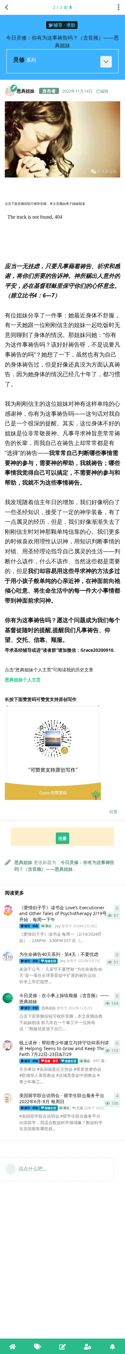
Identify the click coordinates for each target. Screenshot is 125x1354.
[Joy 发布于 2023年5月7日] (8, 957)
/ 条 (60, 7)
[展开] (106, 62)
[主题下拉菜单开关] (118, 7)
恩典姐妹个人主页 (23, 680)
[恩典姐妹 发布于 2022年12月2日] (8, 998)
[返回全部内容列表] (6, 7)
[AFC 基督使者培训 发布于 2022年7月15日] (8, 1045)
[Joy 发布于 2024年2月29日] (8, 910)
